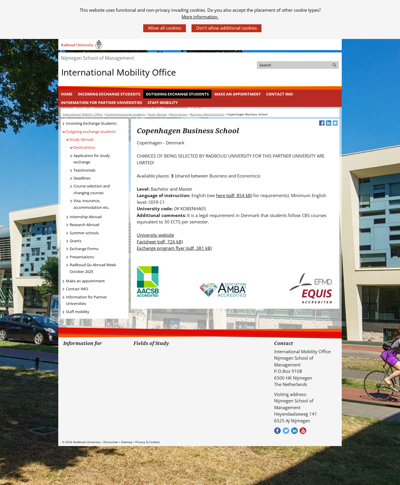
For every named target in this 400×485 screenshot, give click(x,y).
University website (155, 235)
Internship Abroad (86, 216)
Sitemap (126, 442)
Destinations (84, 147)
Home (66, 94)
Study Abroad (81, 139)
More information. (200, 17)
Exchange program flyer (174, 248)
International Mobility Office (118, 72)
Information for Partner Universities (101, 102)
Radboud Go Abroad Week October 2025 (93, 268)
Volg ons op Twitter (286, 430)
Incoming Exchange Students (109, 94)
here (234, 195)
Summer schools (84, 232)
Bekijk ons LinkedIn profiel (294, 430)
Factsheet (160, 242)
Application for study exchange (91, 159)
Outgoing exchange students (177, 94)
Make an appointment (237, 94)
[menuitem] (66, 94)
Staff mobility (163, 102)
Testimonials (84, 170)
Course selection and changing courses (91, 189)
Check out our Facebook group (277, 430)
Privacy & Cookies (147, 442)
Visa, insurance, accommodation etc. (91, 204)
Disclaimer (110, 442)
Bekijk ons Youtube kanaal (303, 430)
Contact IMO (279, 94)
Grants (75, 240)
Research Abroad (84, 224)
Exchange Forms (84, 248)
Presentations (82, 256)
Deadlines (81, 178)
